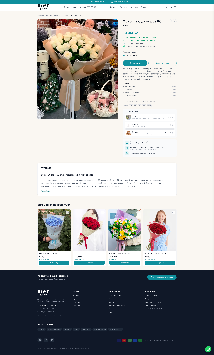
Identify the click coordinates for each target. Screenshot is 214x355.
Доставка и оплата (116, 295)
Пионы (76, 329)
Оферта (174, 340)
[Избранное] (170, 7)
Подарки (76, 305)
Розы (56, 15)
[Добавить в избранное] (170, 21)
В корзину (135, 63)
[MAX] (52, 340)
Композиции (77, 302)
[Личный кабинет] (166, 7)
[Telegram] (39, 340)
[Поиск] (161, 7)
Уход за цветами (150, 305)
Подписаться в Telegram (163, 277)
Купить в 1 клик (162, 63)
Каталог (113, 7)
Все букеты (77, 295)
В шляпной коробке (54, 329)
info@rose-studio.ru (47, 312)
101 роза (41, 329)
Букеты (76, 299)
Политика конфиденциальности (156, 340)
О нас (143, 7)
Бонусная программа (117, 305)
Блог (110, 312)
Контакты (112, 302)
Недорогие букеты (100, 329)
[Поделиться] (175, 21)
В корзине (67, 329)
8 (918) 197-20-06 (47, 309)
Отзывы (134, 7)
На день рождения (115, 329)
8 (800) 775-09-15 (88, 7)
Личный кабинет (150, 295)
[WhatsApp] (46, 340)
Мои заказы (148, 299)
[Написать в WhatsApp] (208, 349)
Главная (40, 15)
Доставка (124, 7)
